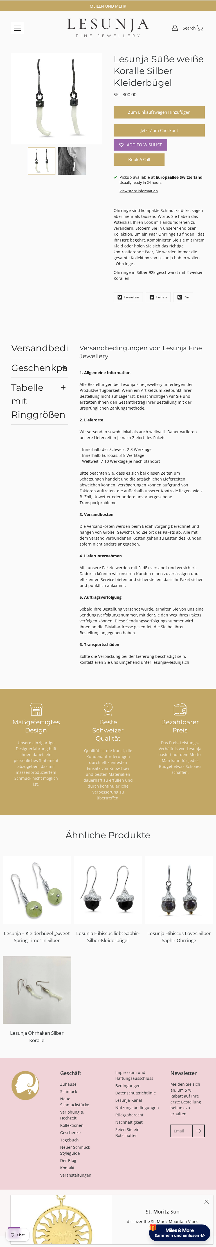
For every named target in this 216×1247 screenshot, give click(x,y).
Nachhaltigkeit (129, 1122)
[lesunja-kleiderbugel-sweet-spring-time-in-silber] (37, 890)
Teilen (161, 297)
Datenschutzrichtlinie (135, 1093)
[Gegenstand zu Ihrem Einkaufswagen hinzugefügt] (200, 27)
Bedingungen (128, 1085)
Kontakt (67, 1167)
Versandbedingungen (39, 348)
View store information (139, 191)
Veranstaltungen (75, 1175)
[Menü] (17, 28)
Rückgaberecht (129, 1115)
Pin (186, 297)
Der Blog (68, 1160)
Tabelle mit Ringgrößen (38, 401)
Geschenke (70, 1132)
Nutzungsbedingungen (137, 1107)
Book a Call (139, 159)
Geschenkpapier (39, 367)
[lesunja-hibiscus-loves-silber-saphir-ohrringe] (179, 890)
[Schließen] (206, 1201)
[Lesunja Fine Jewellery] (108, 28)
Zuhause (68, 1084)
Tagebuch (69, 1140)
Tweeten (131, 297)
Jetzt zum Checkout (159, 130)
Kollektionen (72, 1125)
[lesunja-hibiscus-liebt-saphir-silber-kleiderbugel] (108, 890)
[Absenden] (198, 1131)
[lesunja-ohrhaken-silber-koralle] (37, 990)
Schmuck (68, 1091)
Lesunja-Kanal (128, 1100)
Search (189, 28)
